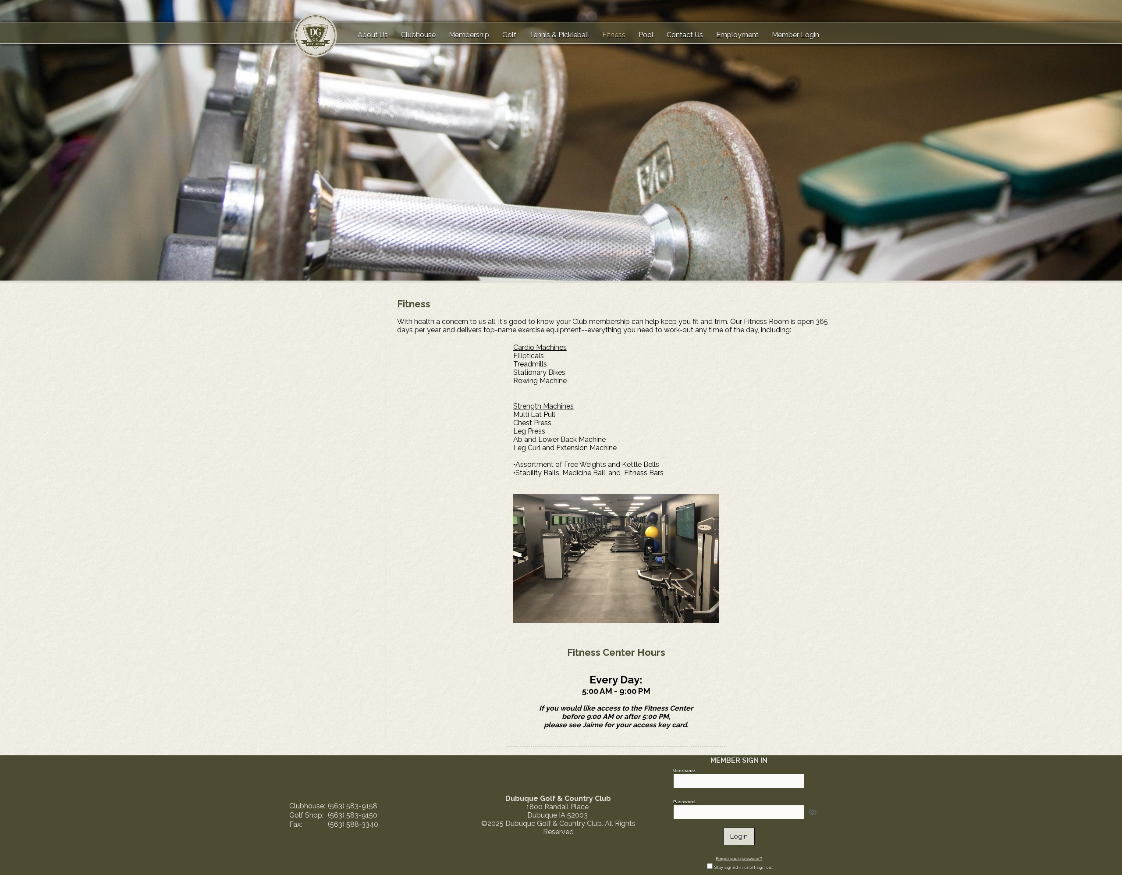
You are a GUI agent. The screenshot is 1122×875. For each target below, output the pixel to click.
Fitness (613, 35)
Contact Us (685, 35)
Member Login (795, 35)
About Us (373, 35)
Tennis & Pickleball (559, 35)
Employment (737, 35)
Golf (509, 35)
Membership (469, 35)
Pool (646, 35)
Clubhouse (418, 35)
